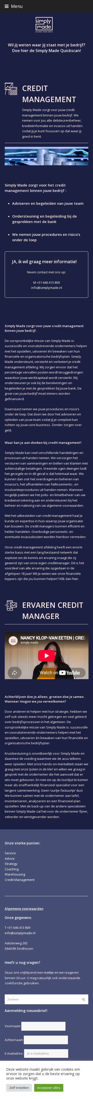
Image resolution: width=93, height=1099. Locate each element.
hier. (75, 579)
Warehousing (15, 874)
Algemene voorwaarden (24, 908)
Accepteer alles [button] (48, 1087)
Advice (10, 858)
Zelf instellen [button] (19, 1087)
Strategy (11, 863)
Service (10, 853)
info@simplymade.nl (46, 287)
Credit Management (19, 879)
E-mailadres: (14, 1053)
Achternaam (14, 1040)
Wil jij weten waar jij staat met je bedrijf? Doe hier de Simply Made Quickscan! (46, 48)
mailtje (49, 972)
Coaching (12, 869)
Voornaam (13, 1026)
